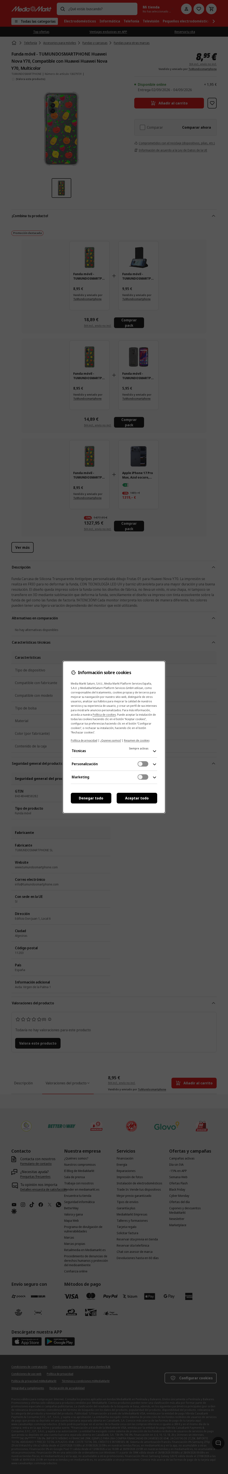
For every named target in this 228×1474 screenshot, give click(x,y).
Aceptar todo (137, 798)
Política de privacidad (84, 740)
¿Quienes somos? (110, 740)
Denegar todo (91, 798)
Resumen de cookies (136, 740)
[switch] (143, 764)
